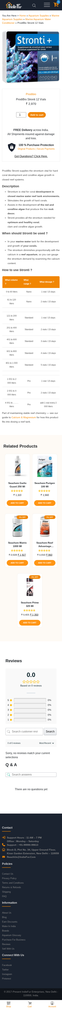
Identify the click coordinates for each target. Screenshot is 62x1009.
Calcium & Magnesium (24, 417)
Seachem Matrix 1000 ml (17, 544)
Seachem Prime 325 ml (30, 604)
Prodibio (31, 94)
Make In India (9, 926)
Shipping (6, 892)
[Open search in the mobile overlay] (34, 5)
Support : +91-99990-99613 (22, 844)
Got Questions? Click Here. (31, 156)
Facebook (7, 965)
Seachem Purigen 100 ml (44, 485)
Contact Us (7, 874)
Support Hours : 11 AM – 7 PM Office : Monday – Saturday (24, 839)
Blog (4, 917)
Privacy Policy (9, 878)
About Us (6, 912)
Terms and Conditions (13, 883)
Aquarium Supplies (38, 15)
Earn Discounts (9, 921)
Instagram (7, 974)
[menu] (47, 5)
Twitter (5, 969)
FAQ (4, 896)
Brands (5, 930)
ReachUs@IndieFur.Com (21, 857)
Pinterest (6, 978)
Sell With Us (8, 948)
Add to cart (36, 114)
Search (50, 731)
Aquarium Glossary (11, 935)
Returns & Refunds (11, 887)
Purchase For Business (13, 939)
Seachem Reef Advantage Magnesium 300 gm (44, 544)
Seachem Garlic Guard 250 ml (17, 485)
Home (22, 15)
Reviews (6, 944)
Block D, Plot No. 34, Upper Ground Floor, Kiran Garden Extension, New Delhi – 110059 (33, 851)
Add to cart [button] (17, 503)
